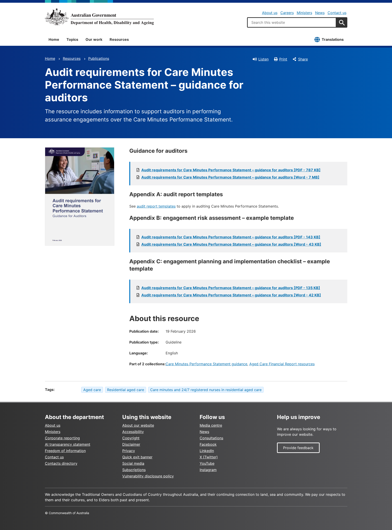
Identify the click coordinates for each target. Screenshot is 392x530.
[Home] (99, 16)
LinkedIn (207, 450)
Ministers (304, 12)
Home (54, 39)
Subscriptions (134, 469)
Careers (287, 12)
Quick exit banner (137, 457)
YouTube (207, 463)
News (320, 12)
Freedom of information (65, 450)
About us (269, 12)
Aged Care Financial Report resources (282, 364)
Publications (98, 58)
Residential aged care (125, 389)
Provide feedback (298, 447)
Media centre (211, 425)
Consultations (211, 438)
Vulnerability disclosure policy (148, 476)
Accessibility (133, 431)
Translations (333, 39)
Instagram (208, 469)
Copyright (131, 438)
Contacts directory (61, 463)
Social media (133, 463)
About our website (138, 425)
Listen (263, 59)
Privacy (128, 450)
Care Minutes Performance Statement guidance (206, 364)
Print (283, 59)
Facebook (208, 444)
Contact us (337, 12)
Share (303, 59)
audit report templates (156, 206)
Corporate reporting (62, 438)
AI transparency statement (67, 444)
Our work (94, 39)
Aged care (92, 389)
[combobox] (291, 22)
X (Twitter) (209, 457)
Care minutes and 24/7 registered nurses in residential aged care (206, 389)
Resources (119, 39)
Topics (72, 39)
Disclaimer (131, 444)
